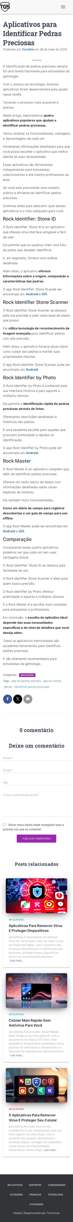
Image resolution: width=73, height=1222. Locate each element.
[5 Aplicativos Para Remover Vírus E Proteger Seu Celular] (36, 1084)
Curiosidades (57, 1185)
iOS (44, 294)
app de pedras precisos (26, 680)
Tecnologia (55, 1194)
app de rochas (52, 680)
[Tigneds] (6, 7)
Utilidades (36, 1204)
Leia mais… (17, 960)
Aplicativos (27, 675)
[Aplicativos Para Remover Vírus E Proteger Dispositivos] (36, 895)
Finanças (35, 1194)
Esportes (35, 1185)
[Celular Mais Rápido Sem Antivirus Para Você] (36, 990)
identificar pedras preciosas (31, 686)
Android (32, 294)
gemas (8, 686)
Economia (16, 1194)
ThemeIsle (53, 1213)
